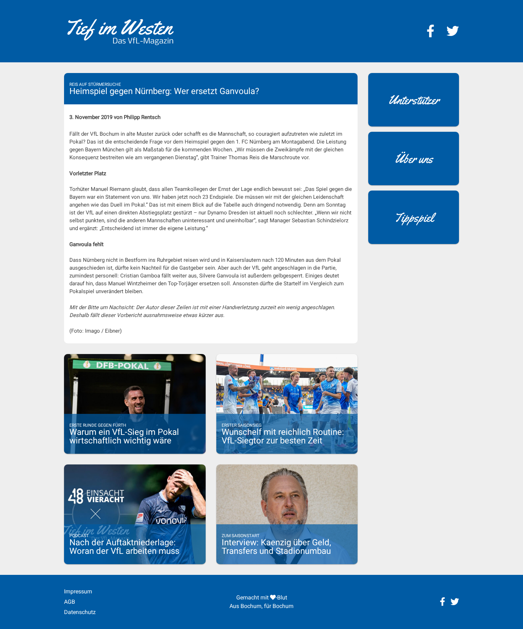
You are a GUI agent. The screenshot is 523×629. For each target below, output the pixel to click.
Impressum (78, 591)
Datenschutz (80, 612)
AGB (69, 601)
